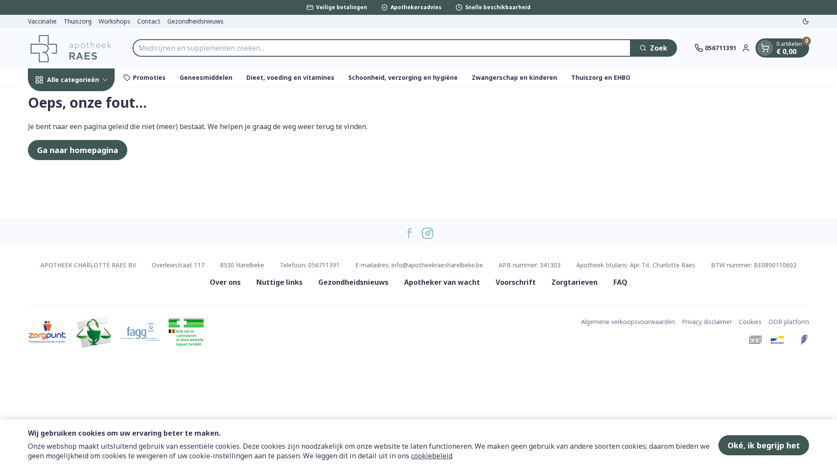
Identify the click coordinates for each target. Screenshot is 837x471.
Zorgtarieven (574, 282)
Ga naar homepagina (77, 150)
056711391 (324, 265)
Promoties (149, 77)
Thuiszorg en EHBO (600, 77)
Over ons (225, 282)
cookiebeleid (432, 456)
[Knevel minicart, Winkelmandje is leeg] (765, 48)
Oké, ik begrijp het (764, 445)
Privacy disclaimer (707, 321)
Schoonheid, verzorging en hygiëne (403, 77)
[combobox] (382, 48)
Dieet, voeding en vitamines (290, 77)
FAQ (620, 282)
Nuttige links (279, 282)
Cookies (750, 321)
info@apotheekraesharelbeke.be (437, 265)
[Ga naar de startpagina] (71, 48)
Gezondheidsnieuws (195, 21)
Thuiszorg (78, 21)
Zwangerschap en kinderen (514, 77)
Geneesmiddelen (206, 77)
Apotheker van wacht (442, 282)
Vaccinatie (42, 21)
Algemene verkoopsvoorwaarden (628, 321)
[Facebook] (409, 233)
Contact (148, 21)
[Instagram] (427, 233)
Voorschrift (516, 282)
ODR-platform (789, 321)
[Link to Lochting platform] (804, 339)
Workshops (114, 21)
